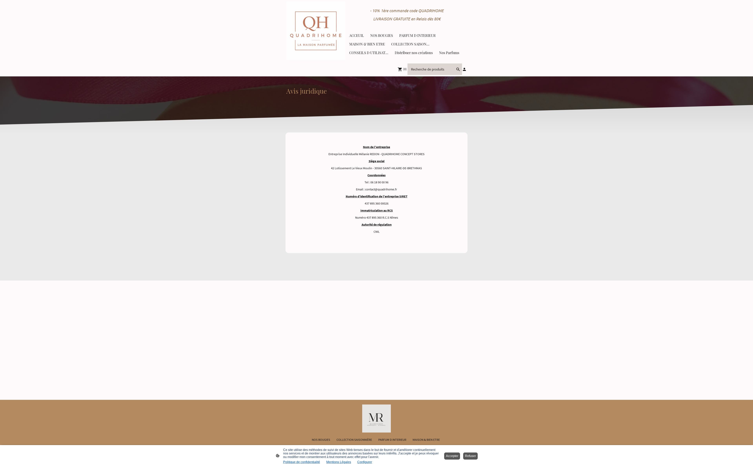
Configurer (364, 462)
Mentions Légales (338, 462)
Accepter (452, 456)
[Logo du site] (315, 30)
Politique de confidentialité (301, 462)
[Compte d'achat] (464, 69)
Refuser (470, 456)
